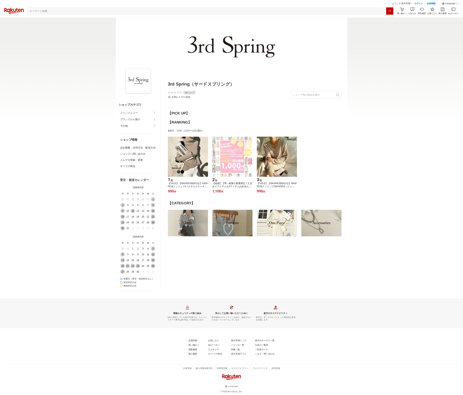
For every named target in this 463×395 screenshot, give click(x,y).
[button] (450, 3)
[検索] (389, 11)
